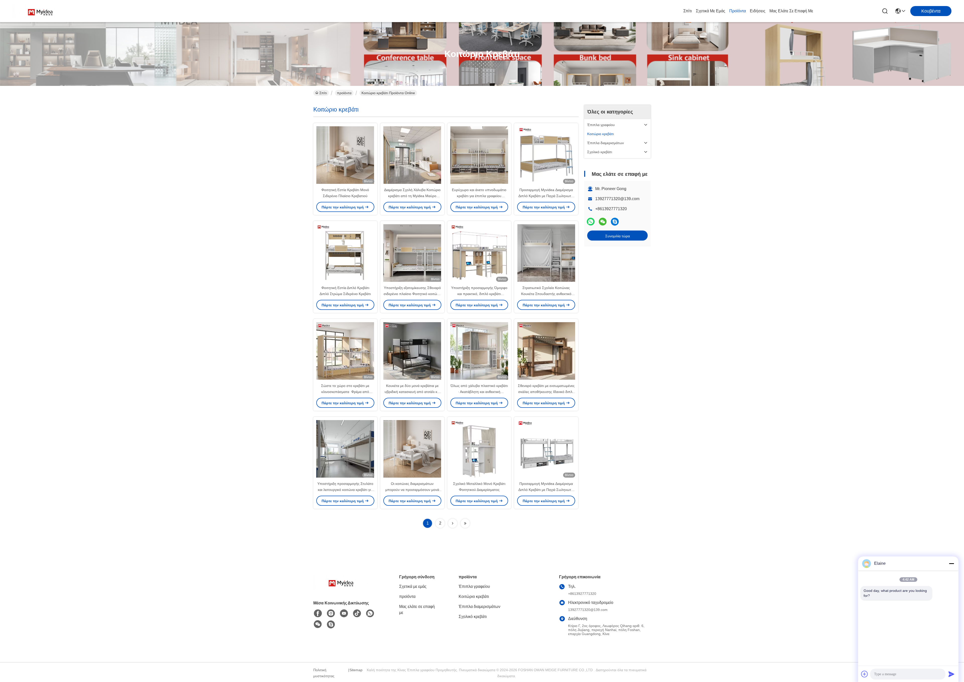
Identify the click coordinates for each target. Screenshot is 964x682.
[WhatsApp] (590, 221)
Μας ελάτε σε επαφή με (791, 11)
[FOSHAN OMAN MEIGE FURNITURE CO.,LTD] (40, 11)
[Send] (951, 673)
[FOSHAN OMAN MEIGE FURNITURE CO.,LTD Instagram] (330, 613)
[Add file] (864, 673)
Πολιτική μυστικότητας (323, 673)
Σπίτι (687, 11)
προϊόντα (737, 11)
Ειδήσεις (757, 11)
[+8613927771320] (614, 221)
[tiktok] (357, 613)
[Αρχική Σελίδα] (341, 588)
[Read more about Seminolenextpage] (452, 523)
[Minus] (951, 563)
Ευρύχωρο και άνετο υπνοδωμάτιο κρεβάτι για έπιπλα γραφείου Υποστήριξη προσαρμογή (479, 196)
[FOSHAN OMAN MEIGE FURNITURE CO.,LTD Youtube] (343, 613)
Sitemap (356, 670)
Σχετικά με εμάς (710, 11)
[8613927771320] (370, 613)
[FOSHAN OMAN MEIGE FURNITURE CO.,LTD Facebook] (317, 613)
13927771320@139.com (617, 199)
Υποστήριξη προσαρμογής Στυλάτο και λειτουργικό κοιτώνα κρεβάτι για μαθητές (345, 490)
